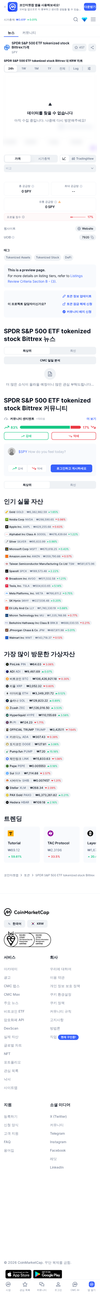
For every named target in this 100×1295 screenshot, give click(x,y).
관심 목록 (11, 1099)
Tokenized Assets (18, 285)
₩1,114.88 (30, 801)
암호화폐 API (14, 1048)
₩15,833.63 (36, 787)
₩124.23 (27, 750)
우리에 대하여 (60, 997)
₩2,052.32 (32, 714)
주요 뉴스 (11, 1031)
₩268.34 (33, 816)
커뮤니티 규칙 (60, 1040)
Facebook (58, 1179)
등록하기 (10, 1145)
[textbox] (55, 483)
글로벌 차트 (13, 1073)
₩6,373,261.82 (39, 823)
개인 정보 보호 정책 (65, 1014)
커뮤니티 (57, 1153)
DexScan (11, 1057)
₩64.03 (32, 692)
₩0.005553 (33, 794)
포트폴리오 (12, 1090)
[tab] (64, 158)
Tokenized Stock (47, 285)
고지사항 (57, 1048)
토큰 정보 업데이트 (79, 324)
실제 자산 (11, 1065)
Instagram (58, 1170)
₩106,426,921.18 (39, 707)
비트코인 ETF (14, 1040)
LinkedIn (57, 1196)
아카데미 (10, 997)
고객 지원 (11, 1162)
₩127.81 (34, 772)
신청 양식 (11, 1153)
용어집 (9, 1179)
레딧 (53, 1187)
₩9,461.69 (31, 700)
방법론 (55, 1057)
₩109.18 (33, 830)
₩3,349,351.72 (37, 721)
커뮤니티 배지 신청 (79, 340)
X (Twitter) (58, 1145)
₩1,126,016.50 (36, 736)
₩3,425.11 (43, 758)
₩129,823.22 (35, 729)
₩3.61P (21, 19)
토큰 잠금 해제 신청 (79, 332)
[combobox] (50, 168)
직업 (53, 1065)
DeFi (68, 285)
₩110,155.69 (39, 743)
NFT (7, 1082)
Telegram (57, 1162)
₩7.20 (34, 780)
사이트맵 (10, 1116)
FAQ (7, 1170)
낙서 (7, 1107)
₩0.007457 (35, 809)
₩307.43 (34, 765)
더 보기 (91, 447)
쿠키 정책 (57, 1031)
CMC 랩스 (12, 1014)
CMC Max (12, 1023)
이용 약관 (57, 1006)
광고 (7, 1006)
